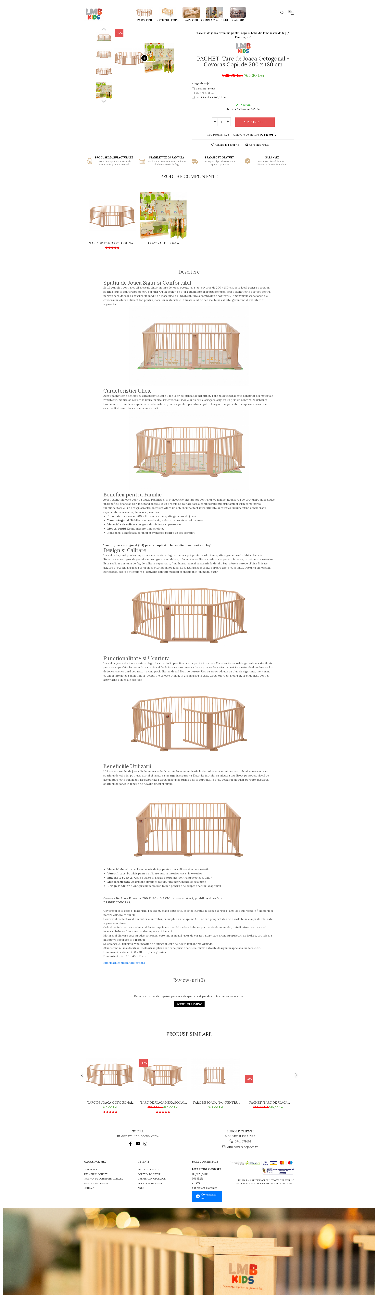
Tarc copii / (243, 37)
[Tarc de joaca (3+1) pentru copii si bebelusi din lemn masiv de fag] (215, 1074)
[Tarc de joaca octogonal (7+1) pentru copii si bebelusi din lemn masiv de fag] (112, 215)
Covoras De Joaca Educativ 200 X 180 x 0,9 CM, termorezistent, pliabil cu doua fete (163, 243)
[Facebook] (130, 1143)
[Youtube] (137, 1143)
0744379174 (242, 1141)
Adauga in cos (255, 122)
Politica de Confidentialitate (103, 1178)
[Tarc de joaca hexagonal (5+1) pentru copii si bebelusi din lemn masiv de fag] (162, 1074)
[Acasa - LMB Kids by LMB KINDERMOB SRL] (102, 14)
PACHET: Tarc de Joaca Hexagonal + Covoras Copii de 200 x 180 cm (268, 1102)
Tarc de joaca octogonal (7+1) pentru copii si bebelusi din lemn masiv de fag (112, 243)
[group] (144, 58)
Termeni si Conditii (96, 1174)
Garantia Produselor (152, 1178)
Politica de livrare (96, 1183)
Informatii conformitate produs (124, 963)
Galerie (238, 20)
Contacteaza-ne (209, 1196)
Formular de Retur (150, 1183)
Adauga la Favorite (226, 144)
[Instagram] (145, 1143)
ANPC (141, 1188)
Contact (89, 1188)
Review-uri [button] (189, 980)
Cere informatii (258, 144)
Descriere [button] (189, 272)
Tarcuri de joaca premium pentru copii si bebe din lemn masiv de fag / (243, 33)
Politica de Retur (149, 1174)
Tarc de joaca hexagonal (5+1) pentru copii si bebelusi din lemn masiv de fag (163, 1102)
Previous (104, 30)
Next (104, 101)
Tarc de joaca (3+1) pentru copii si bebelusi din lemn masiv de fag (216, 1102)
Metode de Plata (148, 1169)
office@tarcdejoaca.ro (242, 1147)
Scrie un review (189, 1004)
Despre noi (90, 1169)
